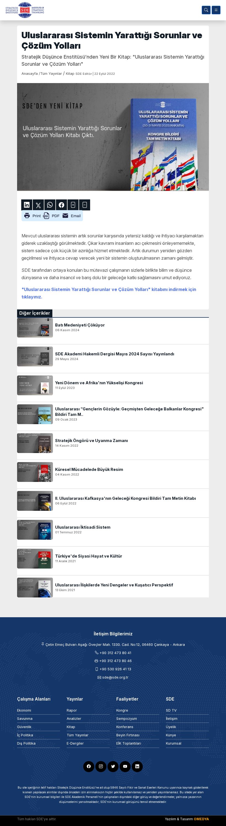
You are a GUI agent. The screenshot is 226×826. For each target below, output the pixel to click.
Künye (171, 735)
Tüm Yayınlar (77, 735)
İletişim (171, 719)
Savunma (25, 719)
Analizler (74, 719)
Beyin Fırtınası (127, 735)
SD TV (171, 710)
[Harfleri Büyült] (73, 204)
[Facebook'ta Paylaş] (61, 204)
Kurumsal (173, 743)
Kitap (71, 727)
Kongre (122, 710)
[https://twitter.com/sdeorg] (113, 766)
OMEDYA (201, 819)
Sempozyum (126, 719)
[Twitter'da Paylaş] (38, 204)
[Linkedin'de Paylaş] (26, 204)
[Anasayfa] (23, 10)
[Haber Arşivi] (206, 10)
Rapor (72, 710)
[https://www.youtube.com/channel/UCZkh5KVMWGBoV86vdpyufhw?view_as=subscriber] (125, 766)
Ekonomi (24, 710)
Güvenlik (24, 727)
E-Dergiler (75, 743)
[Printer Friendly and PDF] (52, 215)
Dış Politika (26, 743)
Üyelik (171, 727)
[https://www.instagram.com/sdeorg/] (100, 766)
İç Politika (25, 735)
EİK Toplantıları (128, 743)
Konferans (124, 727)
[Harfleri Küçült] (84, 204)
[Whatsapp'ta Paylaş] (49, 204)
